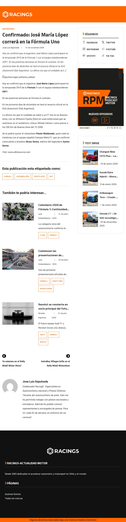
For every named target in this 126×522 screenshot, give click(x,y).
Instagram (93, 49)
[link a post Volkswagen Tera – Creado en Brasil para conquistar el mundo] (90, 205)
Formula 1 (8, 176)
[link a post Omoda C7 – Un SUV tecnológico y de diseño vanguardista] (90, 226)
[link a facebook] (104, 3)
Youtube (111, 49)
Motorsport (8, 29)
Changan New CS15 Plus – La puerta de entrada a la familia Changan (109, 154)
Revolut (43, 342)
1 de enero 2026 (108, 205)
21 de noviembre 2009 (35, 47)
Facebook (92, 42)
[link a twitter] (107, 3)
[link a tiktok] (119, 3)
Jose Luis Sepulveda (10, 47)
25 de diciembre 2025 (108, 223)
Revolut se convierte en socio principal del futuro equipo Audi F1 (53, 308)
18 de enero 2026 (109, 163)
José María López (22, 176)
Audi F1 (42, 335)
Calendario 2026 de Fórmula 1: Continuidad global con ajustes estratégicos (52, 211)
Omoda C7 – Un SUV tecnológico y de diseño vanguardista (109, 216)
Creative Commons (86, 520)
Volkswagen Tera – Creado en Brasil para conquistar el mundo (109, 195)
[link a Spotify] (116, 3)
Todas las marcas (14, 498)
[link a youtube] (113, 3)
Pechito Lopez (39, 176)
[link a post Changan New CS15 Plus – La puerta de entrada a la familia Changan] (90, 164)
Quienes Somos (13, 494)
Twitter (110, 42)
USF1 (51, 176)
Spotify (91, 56)
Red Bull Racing (46, 289)
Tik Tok (110, 56)
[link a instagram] (110, 3)
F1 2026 (42, 235)
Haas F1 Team (57, 281)
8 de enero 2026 (108, 184)
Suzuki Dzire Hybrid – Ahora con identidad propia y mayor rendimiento (108, 174)
